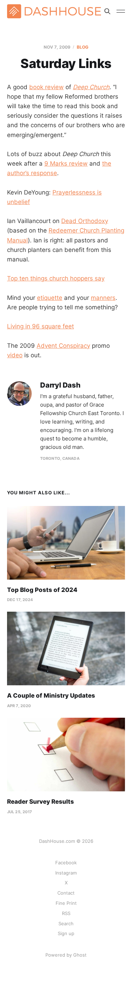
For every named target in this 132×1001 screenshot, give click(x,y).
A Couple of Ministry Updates (51, 695)
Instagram (66, 873)
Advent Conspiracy (63, 345)
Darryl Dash (60, 385)
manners (103, 297)
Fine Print (66, 903)
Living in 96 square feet (40, 326)
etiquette (49, 297)
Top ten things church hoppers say (56, 278)
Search (66, 923)
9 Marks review (66, 163)
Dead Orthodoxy (84, 220)
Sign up (66, 933)
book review (46, 87)
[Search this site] (107, 11)
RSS (66, 913)
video (15, 355)
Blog (82, 47)
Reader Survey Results (40, 801)
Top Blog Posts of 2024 (42, 589)
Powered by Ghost (66, 955)
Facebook (66, 862)
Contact (66, 893)
